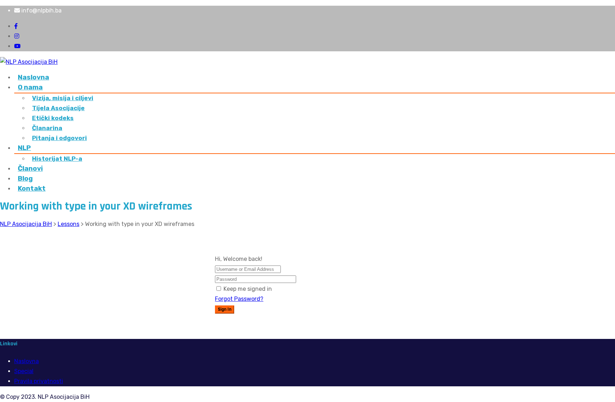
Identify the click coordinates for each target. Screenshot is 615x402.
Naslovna (33, 77)
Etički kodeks (53, 118)
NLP (24, 148)
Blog (25, 178)
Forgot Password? (239, 298)
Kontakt (32, 188)
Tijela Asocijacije (58, 108)
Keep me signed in (248, 288)
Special (23, 371)
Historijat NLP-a (57, 158)
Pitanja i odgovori (59, 137)
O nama (30, 87)
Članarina (47, 128)
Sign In (224, 309)
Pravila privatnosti (38, 381)
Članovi (30, 168)
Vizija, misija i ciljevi (62, 98)
